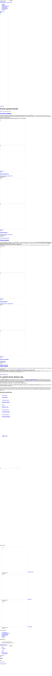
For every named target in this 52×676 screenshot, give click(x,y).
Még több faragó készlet (4, 364)
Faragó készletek (4, 240)
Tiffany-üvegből (21, 368)
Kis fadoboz (30, 599)
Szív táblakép (30, 626)
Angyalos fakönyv (4, 301)
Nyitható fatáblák (10, 303)
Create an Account (3, 663)
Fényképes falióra (3, 232)
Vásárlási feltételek (5, 635)
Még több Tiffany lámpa (4, 374)
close (1, 656)
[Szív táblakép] (15, 626)
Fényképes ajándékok (5, 113)
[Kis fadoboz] (15, 599)
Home (1, 111)
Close (1, 230)
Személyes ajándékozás (6, 633)
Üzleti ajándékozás (5, 634)
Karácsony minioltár (4, 359)
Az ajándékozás (4, 632)
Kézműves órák (9, 175)
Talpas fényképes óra (4, 173)
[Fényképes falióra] (15, 571)
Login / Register (4, 653)
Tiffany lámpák (4, 366)
